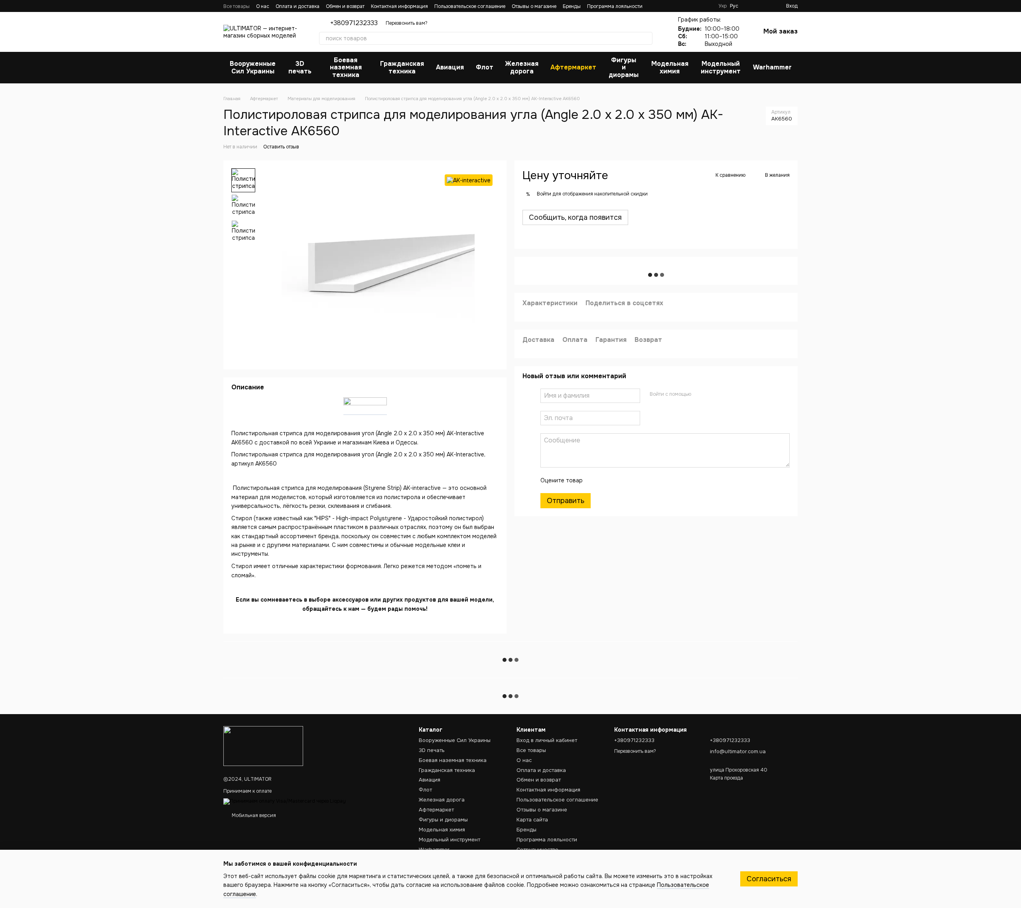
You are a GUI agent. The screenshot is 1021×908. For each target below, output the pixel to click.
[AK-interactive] (469, 180)
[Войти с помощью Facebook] (700, 394)
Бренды (572, 6)
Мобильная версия (253, 815)
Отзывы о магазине (534, 6)
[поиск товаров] (646, 38)
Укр (723, 6)
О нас (262, 6)
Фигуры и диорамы (624, 67)
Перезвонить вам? (407, 23)
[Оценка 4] (634, 480)
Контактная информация (399, 6)
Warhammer (772, 67)
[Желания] (751, 6)
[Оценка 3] (621, 480)
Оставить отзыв (281, 147)
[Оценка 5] (647, 480)
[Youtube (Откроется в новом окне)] (698, 6)
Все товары (236, 6)
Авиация (450, 67)
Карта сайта (532, 819)
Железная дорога (521, 67)
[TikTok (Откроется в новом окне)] (688, 6)
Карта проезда (726, 778)
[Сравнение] (765, 6)
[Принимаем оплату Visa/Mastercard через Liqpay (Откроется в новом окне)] (284, 801)
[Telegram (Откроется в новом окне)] (707, 6)
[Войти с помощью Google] (712, 394)
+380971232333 (354, 23)
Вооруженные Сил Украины (253, 67)
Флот (484, 67)
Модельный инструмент (721, 67)
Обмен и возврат (345, 6)
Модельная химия (669, 67)
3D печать (299, 67)
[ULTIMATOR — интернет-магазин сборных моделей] (263, 745)
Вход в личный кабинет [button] (546, 740)
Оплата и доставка (297, 6)
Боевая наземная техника (346, 67)
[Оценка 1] (595, 480)
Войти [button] (544, 194)
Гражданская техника (402, 67)
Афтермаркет (573, 67)
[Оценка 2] (608, 480)
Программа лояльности (615, 6)
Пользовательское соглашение (469, 6)
